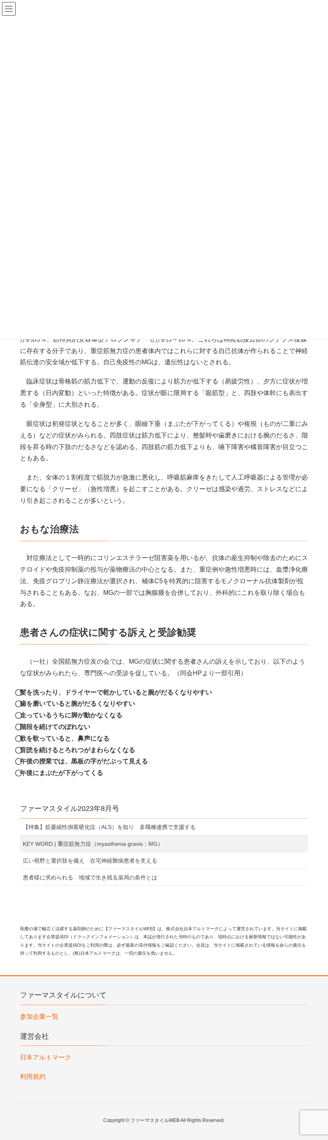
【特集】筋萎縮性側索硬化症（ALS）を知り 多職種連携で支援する (109, 827)
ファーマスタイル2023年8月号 (69, 809)
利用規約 (33, 1076)
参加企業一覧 (39, 1016)
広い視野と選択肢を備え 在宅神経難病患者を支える (90, 860)
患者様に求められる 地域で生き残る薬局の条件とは (90, 877)
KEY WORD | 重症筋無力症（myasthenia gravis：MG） (93, 844)
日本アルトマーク (45, 1057)
